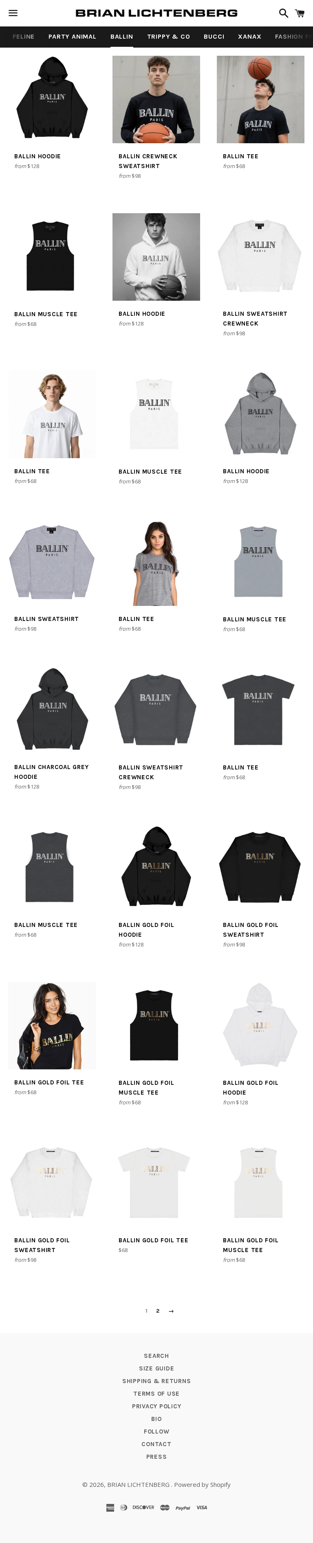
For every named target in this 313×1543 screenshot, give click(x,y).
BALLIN (121, 36)
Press (156, 1456)
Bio (156, 1419)
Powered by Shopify (202, 1484)
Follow (157, 1431)
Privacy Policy (156, 1406)
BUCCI (214, 36)
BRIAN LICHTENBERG (139, 1484)
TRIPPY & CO (168, 36)
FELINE (24, 36)
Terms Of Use (156, 1393)
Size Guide (156, 1368)
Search (156, 1355)
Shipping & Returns (156, 1381)
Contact (156, 1444)
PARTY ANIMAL (72, 36)
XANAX (249, 36)
